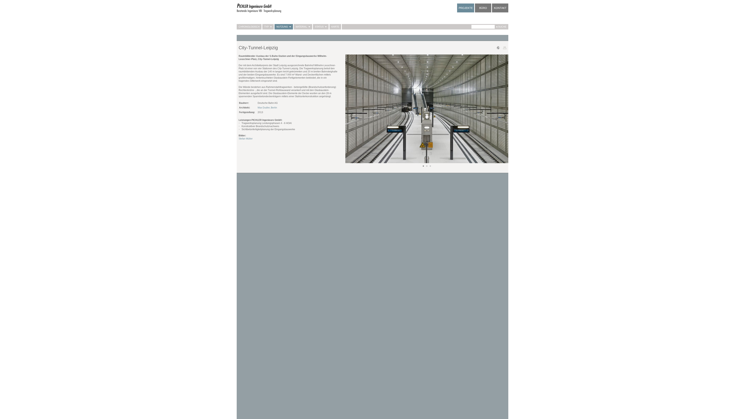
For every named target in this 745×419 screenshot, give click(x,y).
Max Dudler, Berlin (267, 107)
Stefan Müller (246, 138)
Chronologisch (249, 26)
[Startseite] (259, 12)
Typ (266, 26)
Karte (335, 26)
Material (301, 26)
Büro (483, 8)
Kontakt (500, 8)
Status (319, 26)
